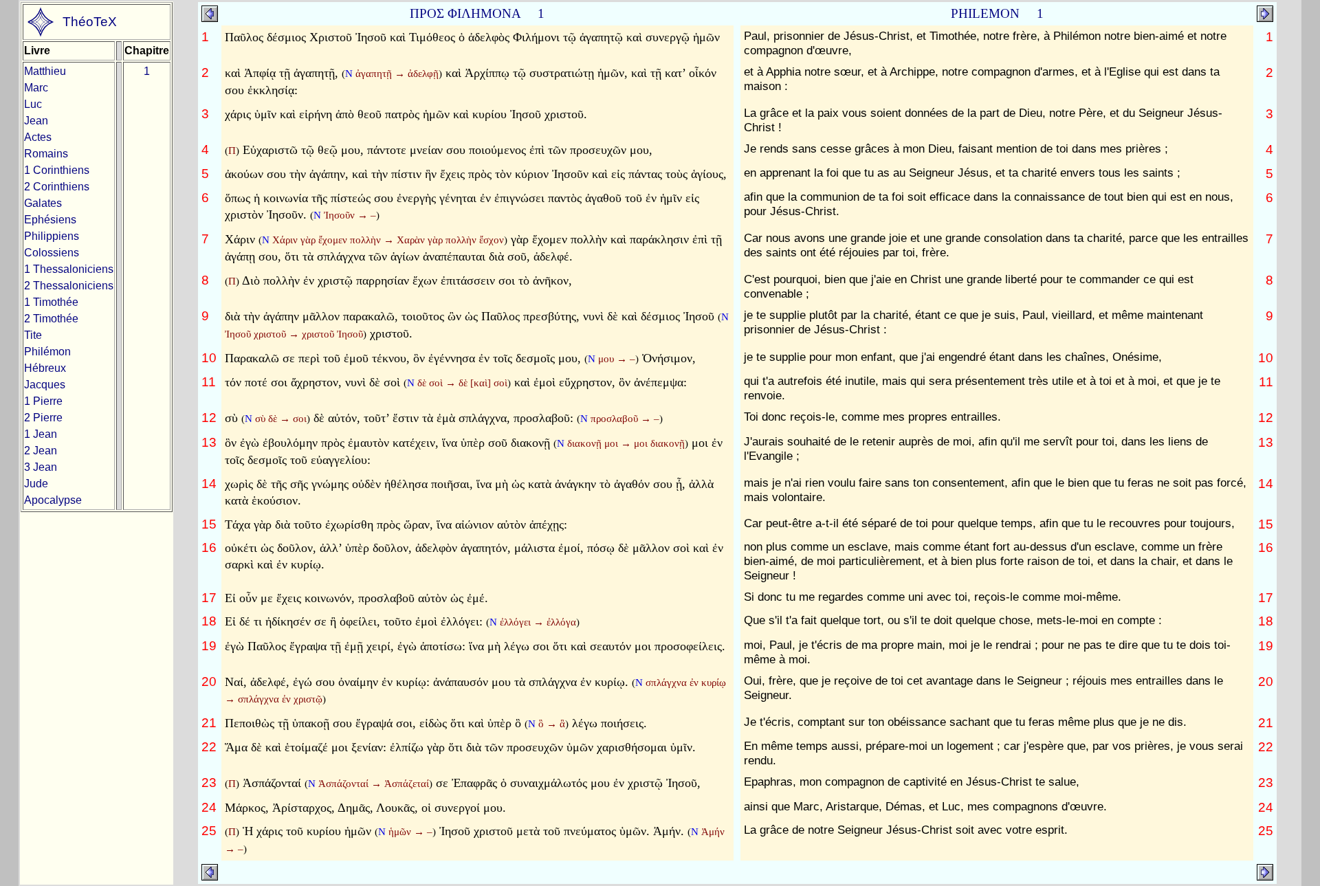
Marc (36, 87)
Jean (36, 120)
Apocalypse (53, 500)
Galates (43, 203)
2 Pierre (43, 417)
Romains (46, 153)
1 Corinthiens (56, 170)
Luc (33, 104)
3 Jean (40, 467)
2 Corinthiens (56, 186)
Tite (33, 335)
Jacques (44, 384)
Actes (38, 137)
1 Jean (40, 434)
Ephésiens (50, 219)
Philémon (47, 351)
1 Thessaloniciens (68, 269)
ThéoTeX (90, 21)
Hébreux (45, 368)
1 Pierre (43, 401)
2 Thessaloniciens (68, 285)
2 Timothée (51, 318)
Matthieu (45, 71)
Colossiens (51, 252)
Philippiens (51, 236)
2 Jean (40, 450)
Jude (36, 483)
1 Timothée (51, 302)
